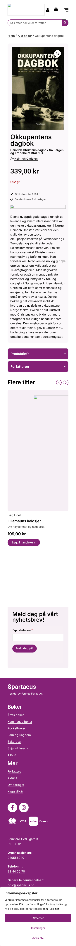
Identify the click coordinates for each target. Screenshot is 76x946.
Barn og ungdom (19, 735)
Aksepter (38, 918)
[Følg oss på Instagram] (24, 807)
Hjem (11, 36)
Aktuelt (12, 778)
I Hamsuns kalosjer (24, 521)
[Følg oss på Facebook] (12, 807)
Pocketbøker (16, 728)
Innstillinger (38, 928)
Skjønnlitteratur (18, 748)
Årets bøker (16, 715)
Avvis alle (38, 938)
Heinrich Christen (26, 158)
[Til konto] (47, 10)
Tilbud (12, 755)
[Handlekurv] (57, 9)
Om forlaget (16, 785)
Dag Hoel (14, 515)
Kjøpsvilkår (15, 791)
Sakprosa (14, 741)
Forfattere (14, 771)
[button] (66, 10)
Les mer (54, 908)
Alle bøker (25, 36)
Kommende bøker (20, 721)
